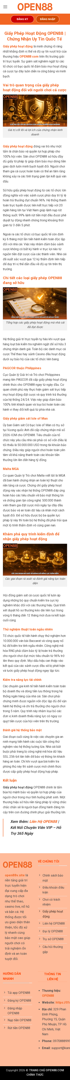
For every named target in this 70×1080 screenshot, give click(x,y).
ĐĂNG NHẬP (47, 19)
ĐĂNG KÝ (22, 19)
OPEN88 (48, 996)
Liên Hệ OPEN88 (43, 821)
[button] (5, 6)
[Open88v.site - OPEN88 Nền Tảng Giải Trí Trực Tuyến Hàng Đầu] (35, 7)
